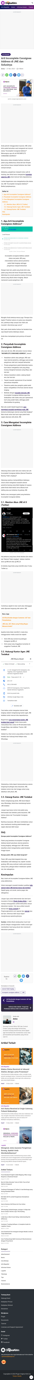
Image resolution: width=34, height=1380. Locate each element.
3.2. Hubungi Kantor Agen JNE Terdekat (17, 207)
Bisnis (13, 7)
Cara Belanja (5, 1261)
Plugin (3, 1316)
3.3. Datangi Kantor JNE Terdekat (15, 209)
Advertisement (5, 1254)
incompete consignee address (10, 992)
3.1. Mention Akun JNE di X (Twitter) (16, 204)
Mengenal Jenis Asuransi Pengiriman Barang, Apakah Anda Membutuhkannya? (16, 1150)
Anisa (3, 69)
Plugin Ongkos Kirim (20, 901)
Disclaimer (4, 1309)
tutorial (27, 911)
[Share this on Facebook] (14, 75)
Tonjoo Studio (17, 1376)
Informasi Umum (22, 7)
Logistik (3, 1145)
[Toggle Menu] (32, 3)
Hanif (2, 1083)
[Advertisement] (17, 30)
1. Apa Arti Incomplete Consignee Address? (16, 194)
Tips (2, 1277)
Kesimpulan (6, 214)
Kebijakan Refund (7, 1305)
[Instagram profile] (13, 1022)
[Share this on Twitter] (10, 75)
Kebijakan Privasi (6, 1302)
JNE (23, 992)
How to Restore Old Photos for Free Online (13, 1204)
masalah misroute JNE (22, 393)
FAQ (3, 212)
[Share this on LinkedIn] (18, 75)
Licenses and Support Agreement (12, 1327)
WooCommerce (5, 1284)
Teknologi (4, 1274)
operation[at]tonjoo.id (8, 1356)
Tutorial (31, 7)
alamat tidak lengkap (8, 989)
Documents (4, 1320)
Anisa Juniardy (13, 909)
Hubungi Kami (5, 1298)
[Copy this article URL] (2, 75)
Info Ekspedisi (5, 7)
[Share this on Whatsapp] (6, 75)
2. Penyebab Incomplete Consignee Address (16, 197)
